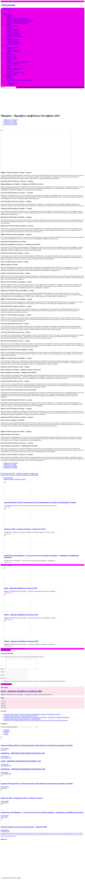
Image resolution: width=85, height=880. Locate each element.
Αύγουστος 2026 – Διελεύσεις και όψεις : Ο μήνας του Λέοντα (25, 529)
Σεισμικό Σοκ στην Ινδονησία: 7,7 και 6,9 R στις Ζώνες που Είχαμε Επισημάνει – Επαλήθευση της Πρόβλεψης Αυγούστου (36, 717)
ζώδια (14, 833)
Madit (19, 878)
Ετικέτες (6, 734)
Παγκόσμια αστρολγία (29, 834)
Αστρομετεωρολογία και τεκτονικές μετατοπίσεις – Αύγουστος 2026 (22, 719)
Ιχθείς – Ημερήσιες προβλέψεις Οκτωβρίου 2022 (19, 473)
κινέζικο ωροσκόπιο (66, 834)
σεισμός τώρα (12, 834)
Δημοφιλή (6, 729)
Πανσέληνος (72, 833)
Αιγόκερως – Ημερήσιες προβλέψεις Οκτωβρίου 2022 (19, 475)
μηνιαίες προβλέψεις (57, 833)
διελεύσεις (7, 834)
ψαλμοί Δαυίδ (41, 833)
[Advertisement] (42, 100)
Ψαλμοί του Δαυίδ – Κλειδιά (20, 833)
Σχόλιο (3, 669)
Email (3, 675)
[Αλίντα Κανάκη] (8, 5)
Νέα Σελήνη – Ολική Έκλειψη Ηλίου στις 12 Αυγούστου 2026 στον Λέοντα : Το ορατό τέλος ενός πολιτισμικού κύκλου (36, 720)
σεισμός (2, 836)
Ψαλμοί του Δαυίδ (35, 833)
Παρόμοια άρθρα (8, 477)
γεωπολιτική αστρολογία (19, 834)
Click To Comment (6, 650)
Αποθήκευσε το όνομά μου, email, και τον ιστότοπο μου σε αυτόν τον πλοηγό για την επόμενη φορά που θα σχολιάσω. (34, 681)
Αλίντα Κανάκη (5, 748)
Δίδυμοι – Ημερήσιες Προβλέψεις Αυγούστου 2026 (21, 641)
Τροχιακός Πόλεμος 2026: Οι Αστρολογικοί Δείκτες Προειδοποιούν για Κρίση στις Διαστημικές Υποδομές (40, 502)
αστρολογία (10, 833)
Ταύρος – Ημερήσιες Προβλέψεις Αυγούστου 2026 (21, 614)
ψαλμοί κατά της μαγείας (38, 834)
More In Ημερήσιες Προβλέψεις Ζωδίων (15, 479)
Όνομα (3, 672)
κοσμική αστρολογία (49, 833)
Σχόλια (6, 732)
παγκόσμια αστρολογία (65, 833)
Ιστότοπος (3, 678)
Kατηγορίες (4, 727)
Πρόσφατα (7, 731)
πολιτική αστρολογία (47, 834)
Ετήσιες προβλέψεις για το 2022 (76, 834)
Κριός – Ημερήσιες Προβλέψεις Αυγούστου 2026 (20, 588)
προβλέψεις (77, 833)
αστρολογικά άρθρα (4, 833)
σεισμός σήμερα (54, 834)
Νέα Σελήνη (60, 834)
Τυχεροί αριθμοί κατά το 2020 (9, 836)
